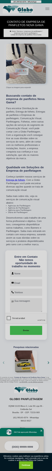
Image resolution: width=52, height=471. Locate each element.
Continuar (26, 465)
